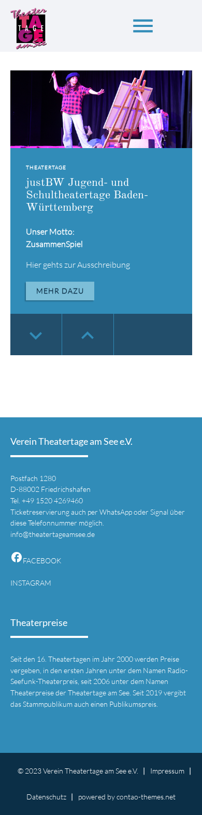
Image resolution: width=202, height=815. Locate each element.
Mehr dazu (60, 290)
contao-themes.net (146, 796)
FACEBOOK (35, 560)
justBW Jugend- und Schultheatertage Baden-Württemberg (87, 195)
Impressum (167, 770)
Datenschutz (46, 796)
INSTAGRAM (30, 582)
